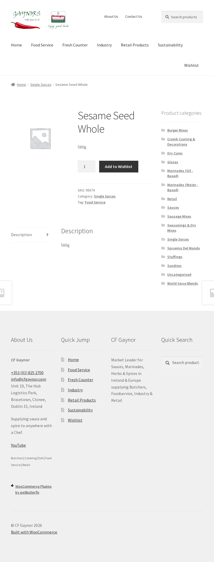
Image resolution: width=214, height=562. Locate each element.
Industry (104, 44)
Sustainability (170, 44)
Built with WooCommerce (34, 532)
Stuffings (174, 256)
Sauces (173, 207)
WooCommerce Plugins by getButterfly (33, 489)
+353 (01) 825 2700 (27, 372)
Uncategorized (179, 274)
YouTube (18, 445)
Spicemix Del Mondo (183, 248)
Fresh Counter (75, 44)
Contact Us (133, 16)
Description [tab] (21, 234)
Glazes (172, 162)
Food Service (42, 44)
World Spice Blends (182, 283)
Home (16, 44)
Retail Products (135, 44)
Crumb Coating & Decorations (181, 142)
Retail (172, 198)
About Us (111, 16)
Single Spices (40, 84)
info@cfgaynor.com (28, 379)
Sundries (174, 265)
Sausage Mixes (179, 216)
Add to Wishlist (118, 166)
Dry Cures (175, 153)
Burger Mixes (177, 130)
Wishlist (191, 65)
